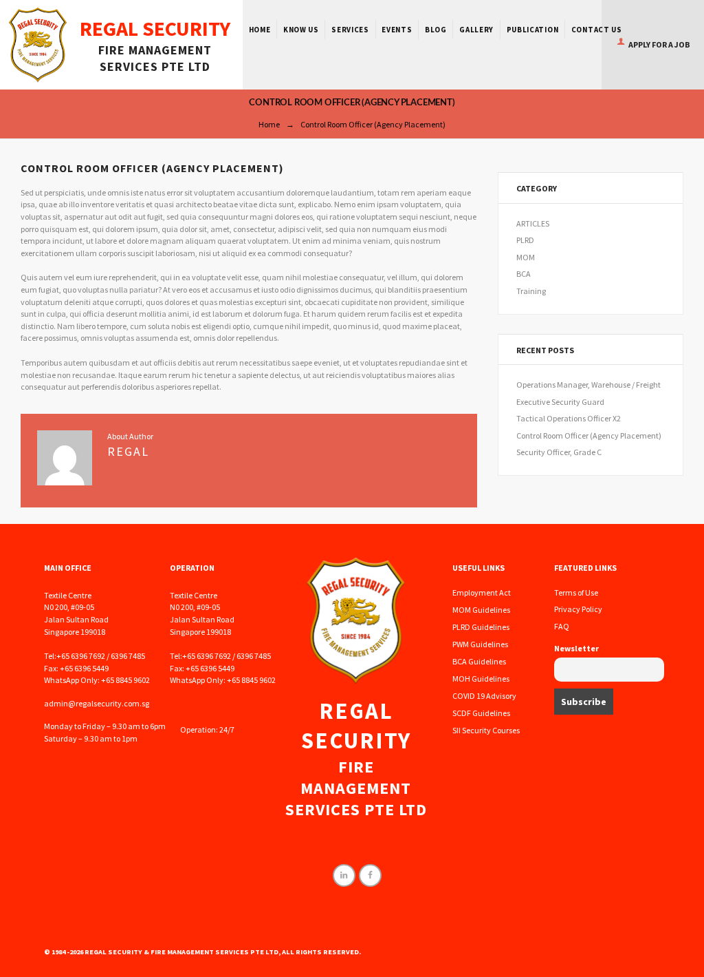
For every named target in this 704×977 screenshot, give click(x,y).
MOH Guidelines (480, 678)
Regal (128, 451)
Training (531, 291)
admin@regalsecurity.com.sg (96, 703)
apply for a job (659, 44)
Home (260, 29)
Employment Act (481, 592)
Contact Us (596, 29)
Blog (436, 29)
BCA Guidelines (479, 661)
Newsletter (576, 648)
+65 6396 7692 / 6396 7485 (100, 656)
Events (397, 29)
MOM (525, 257)
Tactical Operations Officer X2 (568, 418)
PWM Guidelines (480, 644)
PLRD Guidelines (480, 627)
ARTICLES (532, 223)
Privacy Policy (578, 609)
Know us (301, 29)
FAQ (561, 626)
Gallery (476, 29)
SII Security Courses (486, 730)
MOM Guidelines (481, 610)
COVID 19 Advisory (484, 696)
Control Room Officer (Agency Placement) (588, 435)
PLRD (525, 240)
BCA (523, 274)
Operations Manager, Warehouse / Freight (588, 384)
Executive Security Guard (560, 402)
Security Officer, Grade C (559, 452)
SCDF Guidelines (481, 713)
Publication (533, 29)
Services (350, 29)
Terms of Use (576, 592)
